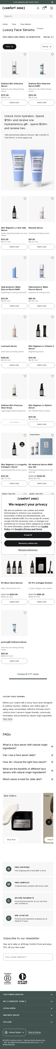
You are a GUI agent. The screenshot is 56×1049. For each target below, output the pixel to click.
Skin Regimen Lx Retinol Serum (40, 406)
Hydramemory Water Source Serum (39, 288)
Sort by (45, 47)
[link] (22, 818)
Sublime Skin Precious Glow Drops (12, 406)
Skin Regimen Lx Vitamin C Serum (42, 347)
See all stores (34, 1032)
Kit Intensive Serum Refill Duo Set (41, 465)
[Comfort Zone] (13, 8)
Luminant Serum (9, 346)
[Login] (38, 8)
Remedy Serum (36, 228)
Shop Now (11, 840)
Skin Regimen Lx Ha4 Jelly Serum (14, 229)
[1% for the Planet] (22, 979)
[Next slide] (49, 822)
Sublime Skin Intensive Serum (12, 84)
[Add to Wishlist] (25, 54)
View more (8, 719)
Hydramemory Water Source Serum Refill (11, 288)
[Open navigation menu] (51, 8)
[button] (29, 37)
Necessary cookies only (28, 543)
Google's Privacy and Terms (28, 529)
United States (15, 1032)
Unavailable (14, 422)
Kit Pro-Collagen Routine (40, 583)
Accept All (28, 535)
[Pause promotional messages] (52, 2)
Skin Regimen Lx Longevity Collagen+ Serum (14, 465)
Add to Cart (14, 103)
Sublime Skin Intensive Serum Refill (40, 84)
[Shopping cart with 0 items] (43, 8)
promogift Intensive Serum (14, 642)
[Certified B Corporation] (8, 979)
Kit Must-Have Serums (12, 583)
